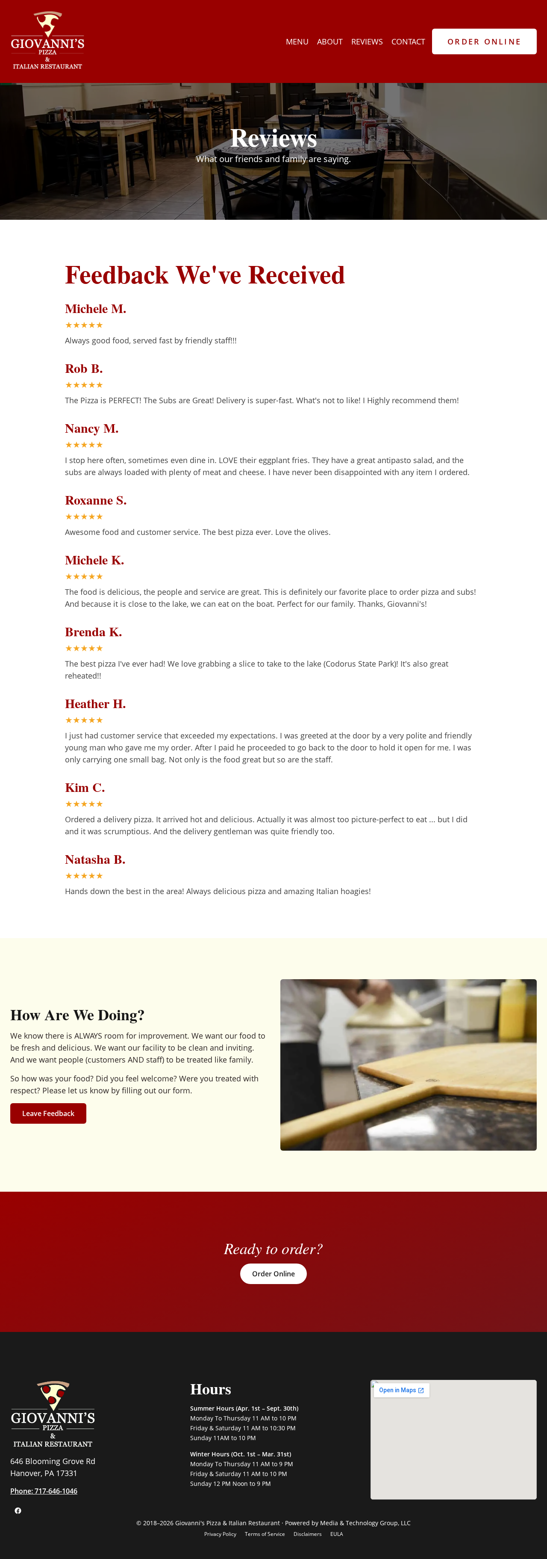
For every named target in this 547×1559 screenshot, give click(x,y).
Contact (408, 41)
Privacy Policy (220, 1534)
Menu (297, 41)
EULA (336, 1534)
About (330, 41)
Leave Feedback (48, 1113)
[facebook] (18, 1510)
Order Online (484, 41)
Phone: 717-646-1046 (43, 1491)
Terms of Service (265, 1534)
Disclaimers (308, 1534)
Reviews (367, 41)
